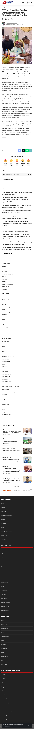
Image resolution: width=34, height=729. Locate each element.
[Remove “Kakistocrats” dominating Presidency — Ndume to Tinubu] (27, 431)
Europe (2, 640)
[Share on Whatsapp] (27, 150)
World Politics (4, 656)
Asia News (3, 644)
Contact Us (3, 539)
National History (5, 606)
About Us (3, 527)
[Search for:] (15, 174)
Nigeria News (6, 7)
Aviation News (4, 628)
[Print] (11, 19)
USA (2, 660)
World (2, 652)
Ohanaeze (3, 594)
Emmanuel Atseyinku (12, 22)
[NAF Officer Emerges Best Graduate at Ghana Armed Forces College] (27, 460)
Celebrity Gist (4, 699)
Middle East (4, 648)
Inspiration (3, 511)
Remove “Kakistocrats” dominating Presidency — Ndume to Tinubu (11, 431)
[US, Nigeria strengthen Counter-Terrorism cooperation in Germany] (27, 451)
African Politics (4, 624)
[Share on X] (3, 19)
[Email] (6, 19)
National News (26, 490)
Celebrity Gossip (5, 703)
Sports (2, 566)
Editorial (3, 503)
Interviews (3, 523)
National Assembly (5, 602)
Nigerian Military (5, 582)
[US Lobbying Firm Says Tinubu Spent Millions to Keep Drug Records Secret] (27, 479)
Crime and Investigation (7, 574)
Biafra (2, 586)
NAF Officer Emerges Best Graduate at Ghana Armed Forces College (11, 460)
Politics (2, 558)
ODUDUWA (4, 590)
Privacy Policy (20, 724)
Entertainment (4, 674)
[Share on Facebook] (19, 150)
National (11, 429)
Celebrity (3, 695)
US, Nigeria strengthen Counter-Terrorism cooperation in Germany (11, 451)
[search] (20, 2)
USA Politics (4, 664)
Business (3, 562)
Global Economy (5, 636)
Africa (10, 457)
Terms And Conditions (6, 531)
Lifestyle (3, 687)
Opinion (3, 507)
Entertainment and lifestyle (7, 678)
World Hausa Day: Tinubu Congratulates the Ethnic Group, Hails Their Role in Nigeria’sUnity (11, 470)
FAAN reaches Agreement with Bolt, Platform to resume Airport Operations (11, 441)
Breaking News (4, 550)
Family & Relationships (6, 711)
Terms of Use (7, 726)
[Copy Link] (9, 19)
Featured (3, 519)
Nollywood (3, 682)
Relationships (4, 719)
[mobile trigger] (31, 2)
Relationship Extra (5, 715)
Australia (3, 632)
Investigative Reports (6, 515)
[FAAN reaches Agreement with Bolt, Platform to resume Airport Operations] (27, 440)
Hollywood (3, 691)
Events (2, 707)
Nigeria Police (4, 578)
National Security (6, 448)
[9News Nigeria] (7, 2)
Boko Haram (4, 598)
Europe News (17, 490)
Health (2, 570)
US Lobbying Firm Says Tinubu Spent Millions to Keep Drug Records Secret (12, 479)
